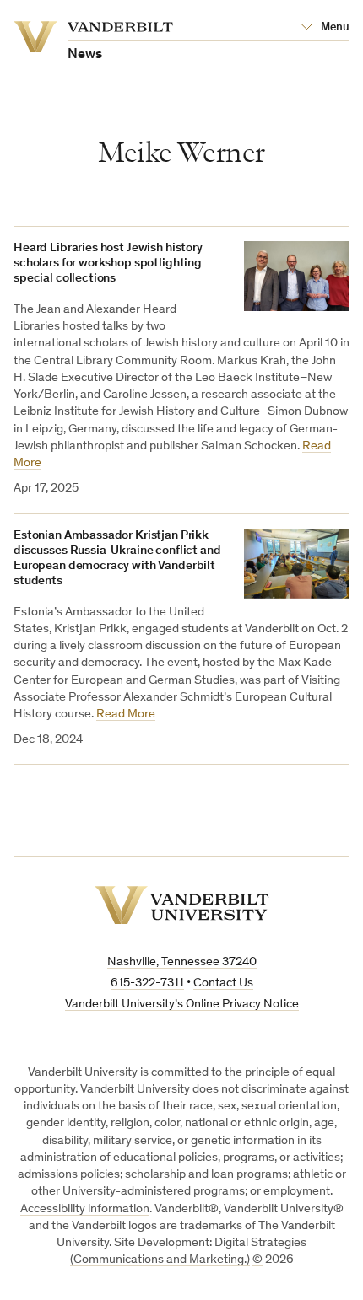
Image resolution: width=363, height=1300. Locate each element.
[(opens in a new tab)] (296, 276)
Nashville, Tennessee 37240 (182, 962)
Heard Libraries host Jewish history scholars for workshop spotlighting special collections (108, 263)
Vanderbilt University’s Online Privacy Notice (182, 1004)
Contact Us (223, 983)
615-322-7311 (147, 983)
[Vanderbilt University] (182, 905)
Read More (125, 714)
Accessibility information (84, 1209)
